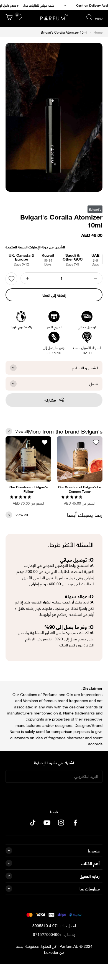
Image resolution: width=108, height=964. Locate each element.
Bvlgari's (95, 209)
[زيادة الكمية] (28, 278)
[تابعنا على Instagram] (61, 822)
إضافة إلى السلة (54, 294)
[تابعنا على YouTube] (47, 822)
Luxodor (51, 952)
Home (98, 32)
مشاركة (50, 399)
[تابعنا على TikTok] (33, 822)
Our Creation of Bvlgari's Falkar (28, 489)
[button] (72, 496)
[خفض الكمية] (95, 278)
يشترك (54, 793)
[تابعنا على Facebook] (75, 822)
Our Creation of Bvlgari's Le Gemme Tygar (79, 489)
